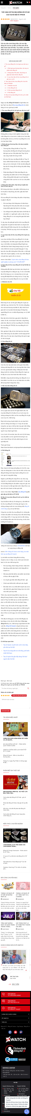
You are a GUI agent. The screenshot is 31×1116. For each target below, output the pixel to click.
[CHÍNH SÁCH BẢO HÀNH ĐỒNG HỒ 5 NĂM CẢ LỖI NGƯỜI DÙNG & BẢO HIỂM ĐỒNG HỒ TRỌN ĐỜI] (15, 729)
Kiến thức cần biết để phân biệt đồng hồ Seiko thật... (14, 809)
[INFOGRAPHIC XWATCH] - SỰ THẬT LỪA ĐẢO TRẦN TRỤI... (15, 792)
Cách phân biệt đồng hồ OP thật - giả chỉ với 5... (14, 798)
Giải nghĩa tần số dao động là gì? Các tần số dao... (14, 862)
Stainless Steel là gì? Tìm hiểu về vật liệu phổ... (14, 868)
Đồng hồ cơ (27, 1026)
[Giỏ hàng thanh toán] (27, 2)
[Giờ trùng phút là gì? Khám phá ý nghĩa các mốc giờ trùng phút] (23, 916)
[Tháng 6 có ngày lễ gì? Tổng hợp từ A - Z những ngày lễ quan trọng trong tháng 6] (23, 886)
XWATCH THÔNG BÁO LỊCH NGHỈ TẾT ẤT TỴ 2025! (14, 750)
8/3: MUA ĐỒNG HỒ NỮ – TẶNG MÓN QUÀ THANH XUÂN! (14, 744)
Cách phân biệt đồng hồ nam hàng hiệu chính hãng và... (14, 814)
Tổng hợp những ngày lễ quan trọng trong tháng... (8, 924)
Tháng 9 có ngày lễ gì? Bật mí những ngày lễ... (7, 895)
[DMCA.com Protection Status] (22, 1060)
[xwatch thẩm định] (15, 1049)
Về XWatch (5, 1018)
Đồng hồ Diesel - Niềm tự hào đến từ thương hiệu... (13, 756)
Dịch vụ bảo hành (22, 1095)
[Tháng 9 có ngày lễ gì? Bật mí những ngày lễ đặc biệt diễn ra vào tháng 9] (8, 886)
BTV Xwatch (14, 21)
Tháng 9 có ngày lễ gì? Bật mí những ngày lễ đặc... (15, 761)
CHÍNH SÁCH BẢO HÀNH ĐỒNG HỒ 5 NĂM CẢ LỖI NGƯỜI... (15, 739)
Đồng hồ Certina (12, 1026)
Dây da (3, 1028)
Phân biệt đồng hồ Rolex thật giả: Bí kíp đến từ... (15, 803)
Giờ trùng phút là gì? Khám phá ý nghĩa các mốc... (23, 924)
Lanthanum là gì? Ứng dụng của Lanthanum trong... (14, 845)
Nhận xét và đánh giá (7, 692)
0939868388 (7, 1095)
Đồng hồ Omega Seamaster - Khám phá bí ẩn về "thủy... (15, 851)
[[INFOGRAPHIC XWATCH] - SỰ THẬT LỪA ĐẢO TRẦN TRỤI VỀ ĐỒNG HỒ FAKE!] (15, 782)
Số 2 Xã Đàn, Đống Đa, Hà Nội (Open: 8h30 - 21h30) (23, 1090)
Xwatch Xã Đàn (21, 1086)
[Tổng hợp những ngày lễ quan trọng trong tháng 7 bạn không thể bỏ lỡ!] (8, 916)
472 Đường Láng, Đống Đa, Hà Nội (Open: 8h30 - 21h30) (9, 1091)
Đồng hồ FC (4, 1026)
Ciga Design (20, 1026)
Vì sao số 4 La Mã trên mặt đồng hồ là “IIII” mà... (15, 856)
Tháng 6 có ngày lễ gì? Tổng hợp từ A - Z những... (22, 895)
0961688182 (14, 994)
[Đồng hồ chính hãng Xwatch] (15, 2)
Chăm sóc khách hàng (9, 1014)
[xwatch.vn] (15, 1039)
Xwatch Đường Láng (8, 1086)
